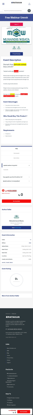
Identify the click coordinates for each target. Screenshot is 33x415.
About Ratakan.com (11, 348)
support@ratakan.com (11, 337)
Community (10, 387)
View (16, 227)
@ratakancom (11, 378)
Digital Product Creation (13, 398)
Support (9, 362)
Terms (8, 355)
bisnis (11, 262)
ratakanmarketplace (13, 376)
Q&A (8, 350)
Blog (8, 353)
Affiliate (10, 400)
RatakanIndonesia (12, 373)
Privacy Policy (10, 358)
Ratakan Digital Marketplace (10, 381)
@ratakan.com (11, 384)
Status (8, 360)
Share (16, 24)
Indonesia (8, 313)
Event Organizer (12, 405)
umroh (3, 262)
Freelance (10, 402)
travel (7, 262)
